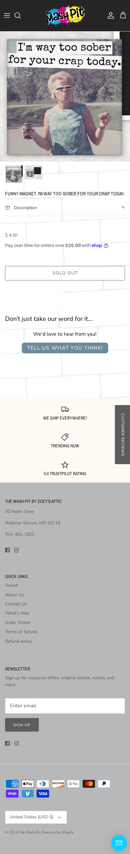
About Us (14, 595)
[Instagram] (16, 550)
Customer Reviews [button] (122, 434)
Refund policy (18, 641)
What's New (17, 613)
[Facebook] (7, 550)
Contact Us (16, 604)
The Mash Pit (29, 832)
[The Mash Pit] (65, 15)
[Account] (109, 15)
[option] (65, 97)
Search (11, 585)
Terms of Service (21, 632)
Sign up (22, 724)
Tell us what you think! (65, 348)
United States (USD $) (31, 817)
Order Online (18, 623)
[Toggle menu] (7, 15)
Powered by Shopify (57, 832)
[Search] (21, 15)
